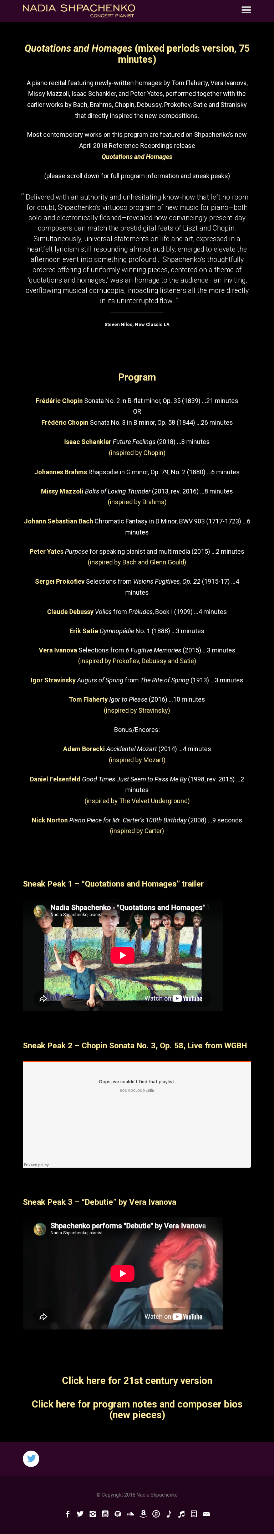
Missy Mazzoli (62, 491)
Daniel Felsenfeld (55, 779)
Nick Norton (50, 820)
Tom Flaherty (88, 699)
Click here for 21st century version (137, 1380)
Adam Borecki (84, 749)
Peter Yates (47, 551)
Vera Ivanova (58, 650)
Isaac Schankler (87, 441)
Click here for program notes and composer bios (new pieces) (137, 1410)
